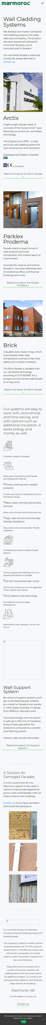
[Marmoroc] (16, 3)
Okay (23, 1022)
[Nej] (43, 1019)
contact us (9, 62)
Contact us (9, 803)
